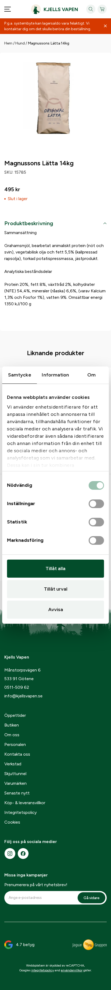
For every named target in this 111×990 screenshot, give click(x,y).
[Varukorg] (102, 9)
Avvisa (55, 609)
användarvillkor (71, 970)
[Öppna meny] (7, 9)
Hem (8, 43)
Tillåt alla (55, 568)
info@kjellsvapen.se (23, 695)
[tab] (55, 224)
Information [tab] (55, 375)
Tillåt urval (55, 589)
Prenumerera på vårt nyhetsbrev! (35, 884)
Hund (20, 43)
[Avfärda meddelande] (105, 26)
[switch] (96, 504)
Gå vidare (91, 897)
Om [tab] (91, 375)
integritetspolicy (42, 970)
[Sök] (90, 9)
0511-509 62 (16, 687)
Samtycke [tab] (19, 375)
